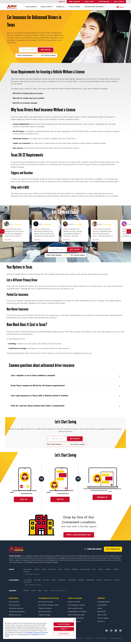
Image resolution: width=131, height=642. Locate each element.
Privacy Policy (78, 638)
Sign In (122, 7)
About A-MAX (46, 6)
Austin (60, 569)
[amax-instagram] (111, 630)
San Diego (37, 580)
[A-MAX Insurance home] (16, 549)
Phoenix (26, 590)
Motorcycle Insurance (16, 608)
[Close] (74, 619)
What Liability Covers (75, 608)
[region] (39, 628)
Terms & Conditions (101, 638)
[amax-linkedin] (115, 630)
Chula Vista (27, 582)
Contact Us (60, 6)
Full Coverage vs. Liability (76, 605)
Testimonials (101, 611)
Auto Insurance (14, 602)
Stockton (116, 580)
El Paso (67, 569)
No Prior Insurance (44, 611)
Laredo (100, 569)
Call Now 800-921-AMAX (94, 6)
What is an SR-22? (74, 602)
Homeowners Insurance (17, 611)
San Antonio (27, 569)
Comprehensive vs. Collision (77, 611)
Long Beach (72, 580)
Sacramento (62, 580)
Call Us (24, 499)
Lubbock (108, 569)
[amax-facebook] (120, 630)
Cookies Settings (64, 633)
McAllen (26, 571)
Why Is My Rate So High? (76, 615)
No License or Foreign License (48, 605)
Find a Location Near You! (79, 535)
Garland (115, 569)
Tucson (33, 590)
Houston (37, 569)
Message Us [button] (102, 497)
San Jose (46, 580)
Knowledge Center (103, 602)
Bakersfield (90, 580)
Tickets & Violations (45, 608)
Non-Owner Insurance (45, 602)
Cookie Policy (35, 634)
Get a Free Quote (113, 549)
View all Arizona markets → (58, 590)
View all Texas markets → (32, 574)
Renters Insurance (15, 615)
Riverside (81, 580)
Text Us (60, 499)
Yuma (45, 590)
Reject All (64, 629)
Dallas (44, 569)
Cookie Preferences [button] (116, 638)
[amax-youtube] (106, 630)
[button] (2, 231)
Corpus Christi (85, 569)
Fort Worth (52, 569)
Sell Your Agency (103, 618)
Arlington (75, 569)
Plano (94, 569)
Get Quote (45, 50)
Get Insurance (31, 6)
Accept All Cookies (64, 624)
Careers (99, 608)
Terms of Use (89, 638)
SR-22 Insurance (14, 605)
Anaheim (99, 580)
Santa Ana (107, 580)
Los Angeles (27, 580)
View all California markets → (34, 585)
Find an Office (74, 6)
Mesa (39, 590)
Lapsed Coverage (44, 615)
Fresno (53, 580)
